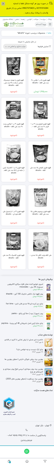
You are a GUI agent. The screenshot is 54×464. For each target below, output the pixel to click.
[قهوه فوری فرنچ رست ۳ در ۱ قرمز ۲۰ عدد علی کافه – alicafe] (40, 110)
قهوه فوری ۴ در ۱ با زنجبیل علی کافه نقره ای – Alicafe (13, 213)
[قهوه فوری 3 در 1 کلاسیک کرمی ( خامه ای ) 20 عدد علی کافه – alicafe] (13, 154)
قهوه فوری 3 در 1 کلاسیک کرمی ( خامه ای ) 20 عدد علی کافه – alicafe (13, 169)
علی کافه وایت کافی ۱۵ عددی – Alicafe (40, 256)
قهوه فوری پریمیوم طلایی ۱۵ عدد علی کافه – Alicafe (40, 213)
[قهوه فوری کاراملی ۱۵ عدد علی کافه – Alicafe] (40, 154)
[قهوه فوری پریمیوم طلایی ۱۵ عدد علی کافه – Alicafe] (40, 197)
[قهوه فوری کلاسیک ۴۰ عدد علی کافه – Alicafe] (13, 241)
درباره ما (43, 19)
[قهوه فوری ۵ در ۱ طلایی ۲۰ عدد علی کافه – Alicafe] (40, 66)
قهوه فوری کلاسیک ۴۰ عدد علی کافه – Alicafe (13, 256)
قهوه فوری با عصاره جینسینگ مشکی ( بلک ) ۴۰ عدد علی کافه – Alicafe (14, 81)
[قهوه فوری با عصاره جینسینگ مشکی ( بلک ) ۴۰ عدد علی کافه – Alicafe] (13, 66)
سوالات (36, 19)
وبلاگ (50, 19)
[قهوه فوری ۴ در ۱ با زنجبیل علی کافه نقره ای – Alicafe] (13, 197)
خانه (49, 33)
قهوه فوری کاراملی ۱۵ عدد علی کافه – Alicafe (40, 169)
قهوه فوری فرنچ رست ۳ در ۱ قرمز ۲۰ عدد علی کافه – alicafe (40, 125)
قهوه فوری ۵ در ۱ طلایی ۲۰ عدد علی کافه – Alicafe (40, 81)
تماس (17, 19)
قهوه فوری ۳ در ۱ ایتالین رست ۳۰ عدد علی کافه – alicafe (13, 125)
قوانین (29, 19)
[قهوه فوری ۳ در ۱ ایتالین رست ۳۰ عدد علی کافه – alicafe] (13, 110)
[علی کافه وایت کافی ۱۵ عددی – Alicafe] (40, 241)
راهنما (23, 19)
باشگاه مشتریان (8, 19)
